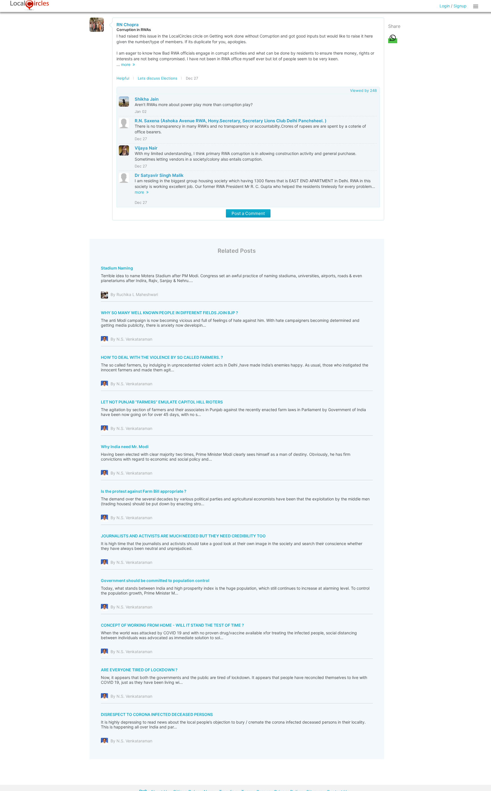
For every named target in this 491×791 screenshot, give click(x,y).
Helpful (122, 78)
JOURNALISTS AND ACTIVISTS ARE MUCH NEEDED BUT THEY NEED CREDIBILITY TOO (183, 535)
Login (445, 5)
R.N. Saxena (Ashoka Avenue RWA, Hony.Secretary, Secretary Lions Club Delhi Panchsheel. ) (230, 120)
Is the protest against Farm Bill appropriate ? (143, 491)
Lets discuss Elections (157, 78)
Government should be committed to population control (155, 580)
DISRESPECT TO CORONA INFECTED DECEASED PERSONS (157, 714)
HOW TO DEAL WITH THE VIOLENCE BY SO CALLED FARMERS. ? (162, 357)
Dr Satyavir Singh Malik (159, 175)
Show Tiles (476, 6)
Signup (460, 5)
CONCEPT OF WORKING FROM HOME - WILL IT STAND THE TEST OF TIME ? (172, 625)
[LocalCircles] (29, 5)
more (127, 64)
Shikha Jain (147, 99)
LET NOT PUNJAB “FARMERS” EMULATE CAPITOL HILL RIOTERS (162, 401)
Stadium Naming (117, 268)
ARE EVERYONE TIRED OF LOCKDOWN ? (139, 669)
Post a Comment (248, 213)
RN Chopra (127, 24)
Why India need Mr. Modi (125, 446)
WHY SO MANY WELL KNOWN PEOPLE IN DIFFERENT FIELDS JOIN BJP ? (169, 312)
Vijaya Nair (146, 148)
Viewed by (363, 90)
